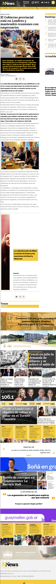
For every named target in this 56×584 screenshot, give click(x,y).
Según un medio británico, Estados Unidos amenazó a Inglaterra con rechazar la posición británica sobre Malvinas (6, 386)
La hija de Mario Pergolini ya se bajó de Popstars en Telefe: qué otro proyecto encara (49, 530)
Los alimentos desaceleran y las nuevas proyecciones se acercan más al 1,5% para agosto (51, 480)
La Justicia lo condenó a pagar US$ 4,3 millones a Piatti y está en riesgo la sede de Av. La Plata (21, 433)
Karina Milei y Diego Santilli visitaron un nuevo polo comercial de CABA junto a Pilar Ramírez (19, 384)
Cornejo (5, 306)
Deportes (11, 8)
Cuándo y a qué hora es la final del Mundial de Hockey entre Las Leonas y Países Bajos (6, 432)
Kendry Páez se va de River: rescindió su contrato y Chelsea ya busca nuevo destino (51, 488)
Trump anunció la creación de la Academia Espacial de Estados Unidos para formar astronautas (35, 433)
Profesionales (44, 8)
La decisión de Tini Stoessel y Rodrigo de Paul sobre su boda (34, 530)
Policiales (18, 8)
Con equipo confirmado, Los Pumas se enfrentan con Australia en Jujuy (49, 433)
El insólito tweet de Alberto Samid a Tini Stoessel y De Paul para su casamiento (21, 529)
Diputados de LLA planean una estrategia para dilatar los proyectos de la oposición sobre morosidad (34, 384)
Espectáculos (31, 8)
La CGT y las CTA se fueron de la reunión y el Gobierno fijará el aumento (49, 383)
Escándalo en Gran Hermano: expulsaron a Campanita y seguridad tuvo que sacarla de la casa (7, 531)
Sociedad (5, 8)
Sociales (52, 8)
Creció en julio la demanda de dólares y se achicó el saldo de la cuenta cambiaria (42, 362)
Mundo (24, 8)
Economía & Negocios (35, 352)
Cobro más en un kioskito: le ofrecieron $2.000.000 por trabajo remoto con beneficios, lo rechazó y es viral (46, 422)
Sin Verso (37, 8)
